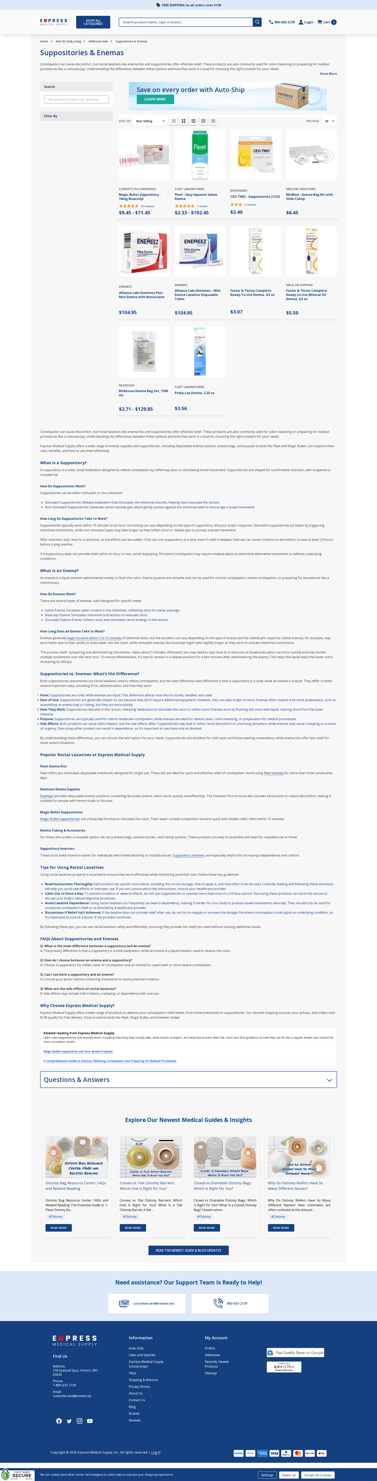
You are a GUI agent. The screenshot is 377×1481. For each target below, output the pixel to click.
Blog (132, 1407)
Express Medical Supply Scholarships (146, 1364)
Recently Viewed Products (217, 1364)
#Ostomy (56, 1216)
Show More (328, 73)
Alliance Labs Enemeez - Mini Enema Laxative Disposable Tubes (197, 294)
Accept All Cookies (317, 1475)
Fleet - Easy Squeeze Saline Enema (196, 196)
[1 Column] (174, 121)
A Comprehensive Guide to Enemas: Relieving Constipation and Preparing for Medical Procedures (110, 1061)
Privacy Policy (48, 1460)
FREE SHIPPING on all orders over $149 (191, 5)
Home (44, 41)
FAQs (132, 1373)
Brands (134, 1413)
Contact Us (137, 1400)
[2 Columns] (184, 121)
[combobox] (16, 1444)
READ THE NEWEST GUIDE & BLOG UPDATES (188, 1250)
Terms (14, 1462)
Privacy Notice (139, 1386)
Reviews (135, 1420)
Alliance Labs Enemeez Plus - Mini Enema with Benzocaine (141, 295)
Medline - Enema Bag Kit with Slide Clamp (309, 196)
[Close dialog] (117, 1370)
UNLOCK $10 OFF (35, 1470)
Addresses (212, 1355)
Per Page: (313, 121)
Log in (155, 1452)
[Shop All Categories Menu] (78, 22)
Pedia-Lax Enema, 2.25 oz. (195, 393)
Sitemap (211, 1373)
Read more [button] (59, 1228)
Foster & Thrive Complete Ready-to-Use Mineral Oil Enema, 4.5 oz (306, 294)
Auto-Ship (136, 1348)
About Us (136, 1393)
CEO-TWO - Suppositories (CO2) (255, 196)
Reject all (289, 1475)
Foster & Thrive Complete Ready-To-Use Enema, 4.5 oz (252, 292)
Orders (210, 1348)
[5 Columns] (213, 121)
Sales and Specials (142, 1355)
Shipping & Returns (143, 1380)
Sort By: (125, 121)
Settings (267, 1475)
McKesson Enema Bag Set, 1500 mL (143, 393)
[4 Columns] (203, 121)
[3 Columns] (194, 121)
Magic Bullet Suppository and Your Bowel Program (78, 1051)
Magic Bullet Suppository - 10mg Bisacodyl (140, 196)
